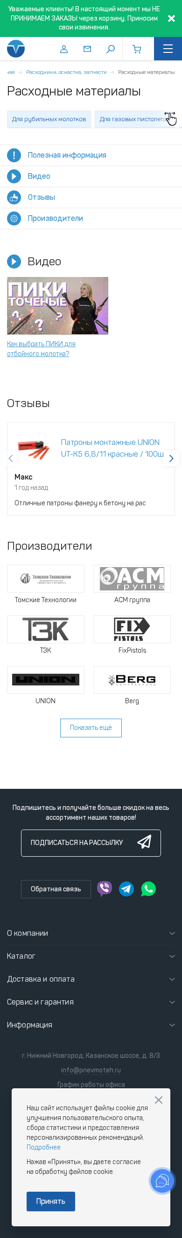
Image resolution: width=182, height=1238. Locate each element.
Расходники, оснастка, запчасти (66, 72)
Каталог (21, 956)
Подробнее (44, 1147)
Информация (30, 1024)
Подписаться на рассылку (77, 843)
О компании (28, 933)
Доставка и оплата (41, 979)
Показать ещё (91, 728)
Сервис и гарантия (40, 1002)
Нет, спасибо (159, 1100)
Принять (50, 1201)
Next (171, 458)
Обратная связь (56, 889)
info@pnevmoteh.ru (91, 1070)
